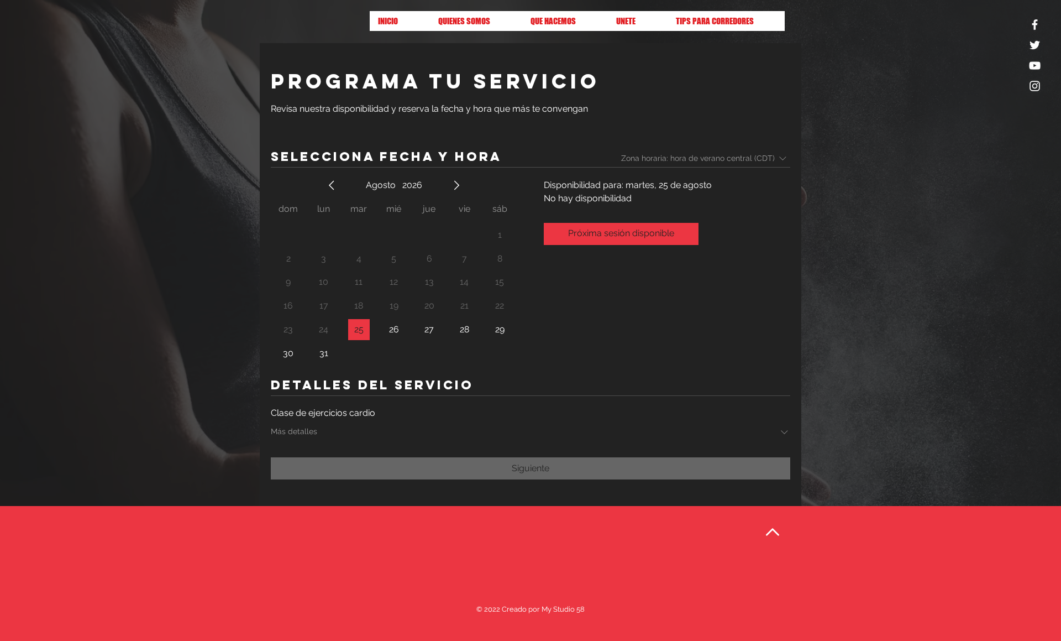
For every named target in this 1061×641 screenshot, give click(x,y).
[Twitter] (1035, 45)
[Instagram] (1035, 86)
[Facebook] (1035, 25)
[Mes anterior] (331, 185)
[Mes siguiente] (456, 185)
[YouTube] (1035, 65)
